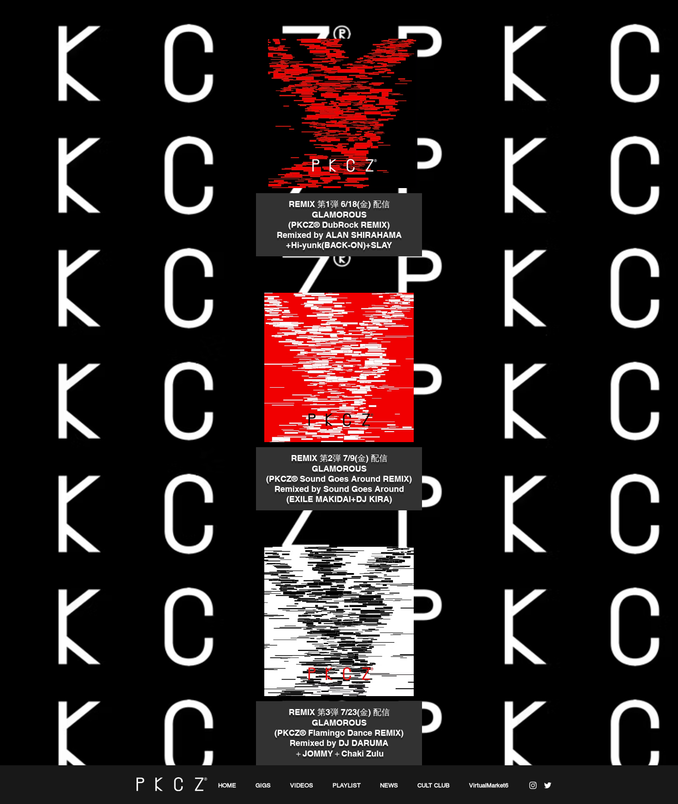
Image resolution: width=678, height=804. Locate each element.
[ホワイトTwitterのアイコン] (548, 785)
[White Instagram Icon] (533, 785)
